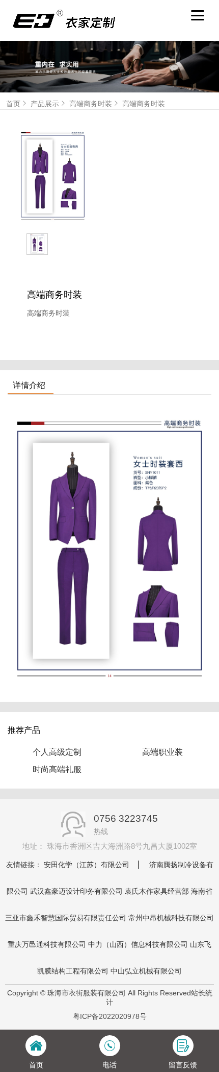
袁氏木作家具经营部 (157, 891)
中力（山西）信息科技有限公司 (138, 944)
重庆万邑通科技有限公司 (47, 944)
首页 (13, 104)
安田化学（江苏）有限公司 (86, 865)
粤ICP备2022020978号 (110, 1016)
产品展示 (45, 104)
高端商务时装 (90, 104)
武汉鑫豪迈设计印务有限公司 (76, 891)
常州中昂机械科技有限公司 (171, 918)
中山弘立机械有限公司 (146, 971)
